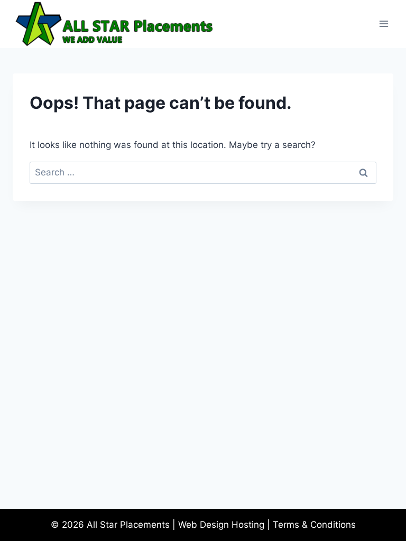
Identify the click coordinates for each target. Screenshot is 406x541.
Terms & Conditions (314, 524)
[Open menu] (383, 24)
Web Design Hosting (221, 524)
